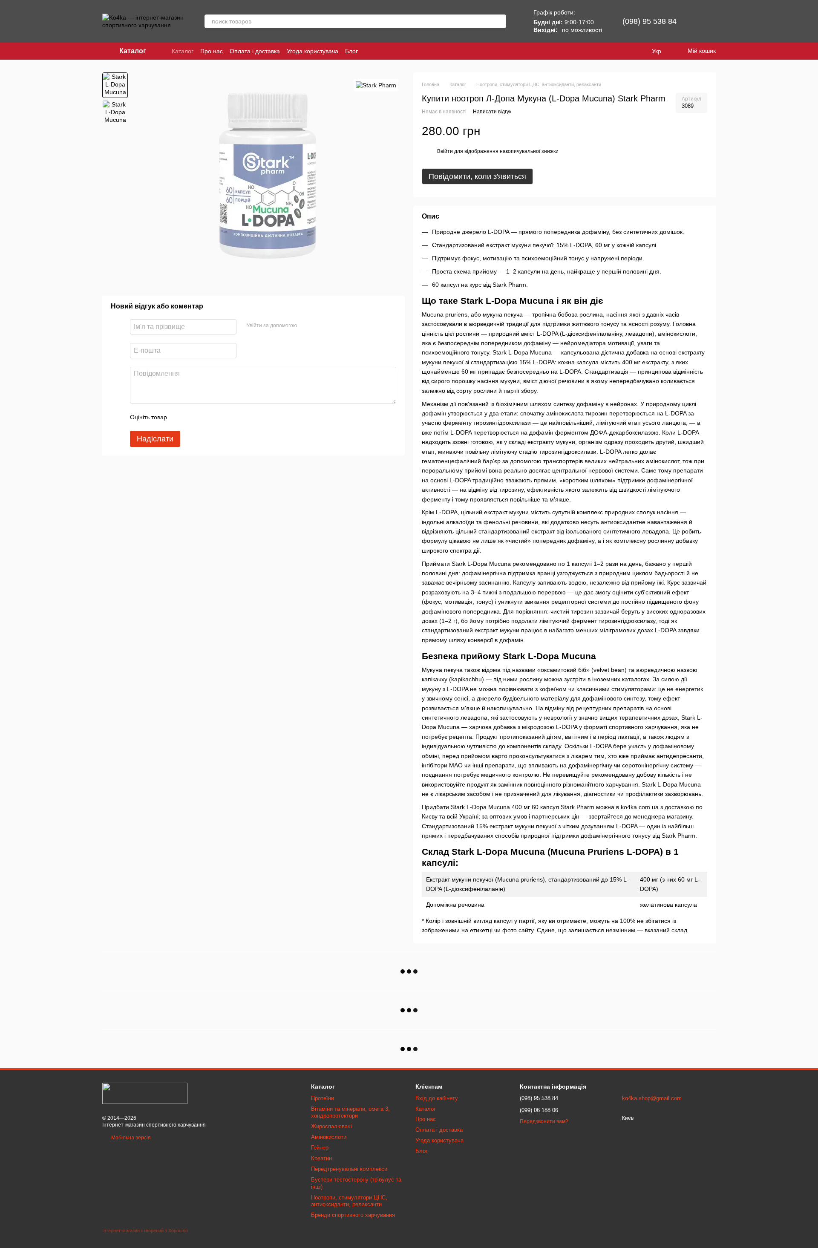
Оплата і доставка (255, 51)
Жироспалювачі (331, 1126)
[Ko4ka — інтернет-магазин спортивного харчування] (144, 1093)
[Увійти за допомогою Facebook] (306, 326)
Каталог (182, 51)
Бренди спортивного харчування (353, 1215)
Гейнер (319, 1147)
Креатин (321, 1158)
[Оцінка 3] (208, 417)
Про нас (211, 51)
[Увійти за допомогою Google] (320, 326)
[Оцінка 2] (195, 417)
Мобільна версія (130, 1138)
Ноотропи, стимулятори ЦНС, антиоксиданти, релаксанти (349, 1201)
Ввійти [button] (445, 151)
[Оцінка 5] (235, 417)
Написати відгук (492, 112)
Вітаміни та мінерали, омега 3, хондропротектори (350, 1112)
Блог (351, 51)
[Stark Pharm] (376, 85)
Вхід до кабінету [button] (436, 1098)
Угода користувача (312, 51)
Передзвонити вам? (544, 1121)
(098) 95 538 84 (649, 21)
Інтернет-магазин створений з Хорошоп (145, 1230)
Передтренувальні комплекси (349, 1169)
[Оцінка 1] (181, 417)
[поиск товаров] (499, 21)
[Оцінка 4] (222, 417)
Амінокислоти (328, 1137)
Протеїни (322, 1098)
